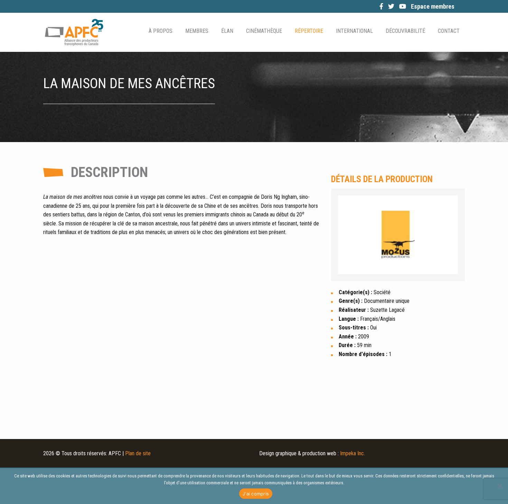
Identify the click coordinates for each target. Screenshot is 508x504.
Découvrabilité (405, 31)
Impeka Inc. (352, 453)
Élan (227, 31)
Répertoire (309, 31)
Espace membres (432, 6)
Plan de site (138, 453)
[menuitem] (160, 31)
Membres (196, 31)
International (354, 31)
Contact (449, 31)
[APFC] (74, 32)
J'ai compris (256, 493)
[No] (499, 485)
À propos (160, 31)
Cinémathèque (264, 31)
